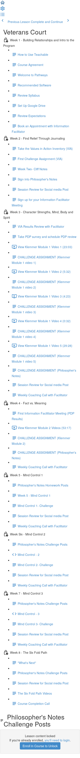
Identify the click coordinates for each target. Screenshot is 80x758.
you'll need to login (57, 740)
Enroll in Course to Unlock (40, 746)
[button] (2, 4)
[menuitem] (2, 10)
